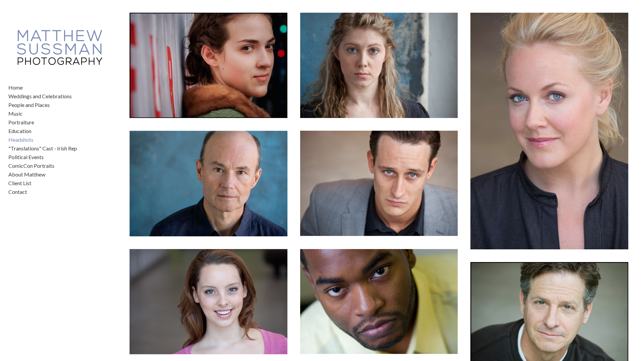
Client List (19, 183)
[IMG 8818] (379, 183)
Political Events (26, 157)
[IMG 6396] (379, 65)
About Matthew (26, 174)
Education (19, 131)
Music (15, 113)
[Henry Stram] (208, 183)
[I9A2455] (549, 131)
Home (15, 87)
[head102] (208, 301)
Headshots (20, 139)
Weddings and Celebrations (40, 96)
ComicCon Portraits (31, 165)
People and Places (29, 105)
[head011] (379, 301)
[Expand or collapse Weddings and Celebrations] (76, 96)
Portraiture (21, 122)
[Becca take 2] (208, 65)
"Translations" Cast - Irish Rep (42, 148)
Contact (17, 192)
